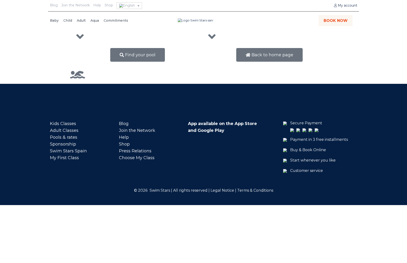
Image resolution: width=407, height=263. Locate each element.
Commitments (116, 20)
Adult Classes (64, 130)
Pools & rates (63, 137)
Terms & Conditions (255, 190)
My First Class (64, 157)
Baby (54, 20)
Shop (109, 5)
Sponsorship (63, 144)
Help (97, 5)
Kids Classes (63, 123)
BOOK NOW (336, 20)
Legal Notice (222, 190)
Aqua (94, 20)
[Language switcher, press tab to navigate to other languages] (129, 5)
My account (347, 5)
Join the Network (75, 5)
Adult (81, 20)
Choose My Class (137, 157)
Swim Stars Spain (68, 151)
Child (67, 20)
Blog (54, 5)
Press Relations (135, 151)
